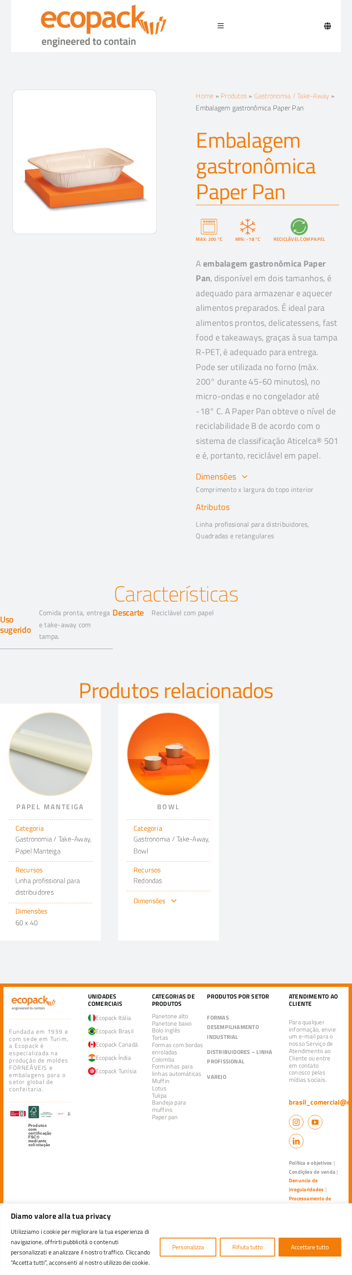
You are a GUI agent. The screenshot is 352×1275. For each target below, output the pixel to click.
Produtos (234, 96)
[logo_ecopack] (33, 997)
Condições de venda (312, 1172)
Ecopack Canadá (117, 1044)
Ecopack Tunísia (116, 1070)
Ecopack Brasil (115, 1030)
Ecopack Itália (113, 1017)
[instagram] (296, 1122)
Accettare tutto (310, 1246)
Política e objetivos (310, 1163)
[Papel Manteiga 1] (50, 716)
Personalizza (188, 1246)
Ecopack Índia (113, 1057)
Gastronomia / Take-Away (292, 96)
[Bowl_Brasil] (168, 716)
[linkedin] (296, 1141)
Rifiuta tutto (247, 1246)
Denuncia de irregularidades (306, 1184)
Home (204, 96)
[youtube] (315, 1122)
